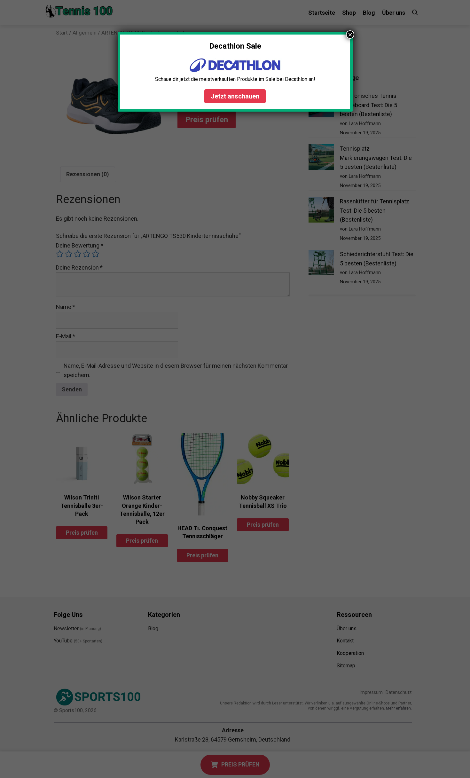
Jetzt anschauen (235, 96)
